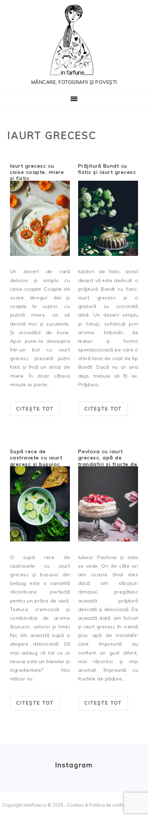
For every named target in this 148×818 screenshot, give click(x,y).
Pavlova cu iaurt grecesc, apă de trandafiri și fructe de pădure (108, 460)
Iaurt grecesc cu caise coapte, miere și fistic (37, 172)
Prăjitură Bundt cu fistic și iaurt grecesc (107, 169)
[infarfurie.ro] (74, 41)
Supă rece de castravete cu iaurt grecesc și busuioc (36, 457)
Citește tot (35, 409)
